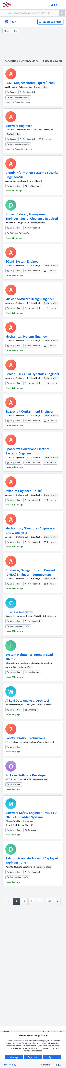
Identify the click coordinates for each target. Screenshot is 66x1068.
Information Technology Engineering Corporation (28, 663)
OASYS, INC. (11, 779)
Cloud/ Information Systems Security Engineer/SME (32, 174)
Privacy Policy (10, 1064)
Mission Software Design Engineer (29, 299)
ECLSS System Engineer (22, 261)
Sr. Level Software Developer (26, 775)
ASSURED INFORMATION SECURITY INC (24, 129)
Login (54, 4)
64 (49, 901)
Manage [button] (14, 1057)
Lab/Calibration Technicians (25, 738)
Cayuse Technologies (15, 616)
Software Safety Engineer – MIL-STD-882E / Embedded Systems (31, 814)
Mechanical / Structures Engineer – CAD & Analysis (30, 530)
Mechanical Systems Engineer (26, 336)
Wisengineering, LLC (15, 704)
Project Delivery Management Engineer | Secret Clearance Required (31, 216)
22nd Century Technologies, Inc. (20, 742)
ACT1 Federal (11, 86)
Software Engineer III (20, 125)
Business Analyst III (19, 612)
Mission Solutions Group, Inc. (19, 821)
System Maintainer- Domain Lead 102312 (29, 656)
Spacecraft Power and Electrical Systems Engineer (27, 451)
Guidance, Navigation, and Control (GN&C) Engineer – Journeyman (30, 572)
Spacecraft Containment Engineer (29, 411)
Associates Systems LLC (16, 265)
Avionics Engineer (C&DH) (23, 491)
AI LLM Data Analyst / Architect (27, 700)
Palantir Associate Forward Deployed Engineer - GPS (31, 860)
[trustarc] (56, 1064)
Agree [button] (52, 1057)
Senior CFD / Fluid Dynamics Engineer (32, 374)
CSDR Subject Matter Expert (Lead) (30, 83)
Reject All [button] (33, 1057)
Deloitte (9, 222)
